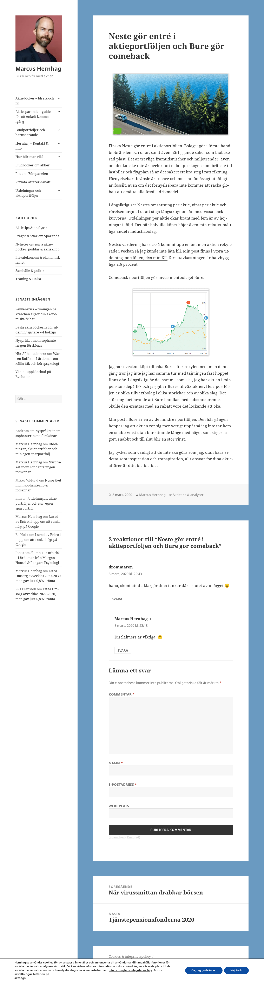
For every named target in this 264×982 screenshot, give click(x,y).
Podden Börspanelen (31, 173)
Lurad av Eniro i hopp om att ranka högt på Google (37, 521)
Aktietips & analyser (31, 228)
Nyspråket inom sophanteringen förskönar (38, 467)
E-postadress (123, 784)
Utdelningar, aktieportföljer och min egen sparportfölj (36, 449)
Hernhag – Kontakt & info (31, 146)
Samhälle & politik (29, 270)
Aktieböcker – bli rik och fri (34, 100)
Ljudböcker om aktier (32, 165)
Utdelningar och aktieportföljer (28, 193)
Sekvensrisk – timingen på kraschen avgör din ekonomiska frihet (36, 314)
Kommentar (122, 694)
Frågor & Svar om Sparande (37, 236)
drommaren (121, 567)
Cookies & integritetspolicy (130, 956)
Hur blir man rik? (29, 156)
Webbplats (119, 806)
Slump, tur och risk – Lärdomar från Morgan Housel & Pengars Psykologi (37, 558)
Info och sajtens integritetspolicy (130, 970)
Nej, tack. (236, 970)
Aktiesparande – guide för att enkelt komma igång (33, 116)
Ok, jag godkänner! (203, 970)
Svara (117, 599)
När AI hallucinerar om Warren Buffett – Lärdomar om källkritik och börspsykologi (38, 358)
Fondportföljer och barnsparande (30, 132)
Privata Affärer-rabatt (33, 182)
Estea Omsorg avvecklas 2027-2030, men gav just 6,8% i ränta (38, 576)
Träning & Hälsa (28, 279)
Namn (116, 763)
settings (20, 978)
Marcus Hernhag (38, 68)
